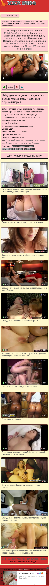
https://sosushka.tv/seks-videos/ (32, 559)
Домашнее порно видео (22, 146)
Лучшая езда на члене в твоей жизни (22, 143)
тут (39, 561)
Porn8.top (11, 38)
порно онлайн (24, 49)
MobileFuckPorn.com (15, 33)
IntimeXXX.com (20, 43)
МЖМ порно (29, 149)
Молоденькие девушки (12, 149)
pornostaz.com (9, 559)
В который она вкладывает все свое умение (25, 140)
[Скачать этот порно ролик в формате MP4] (22, 87)
